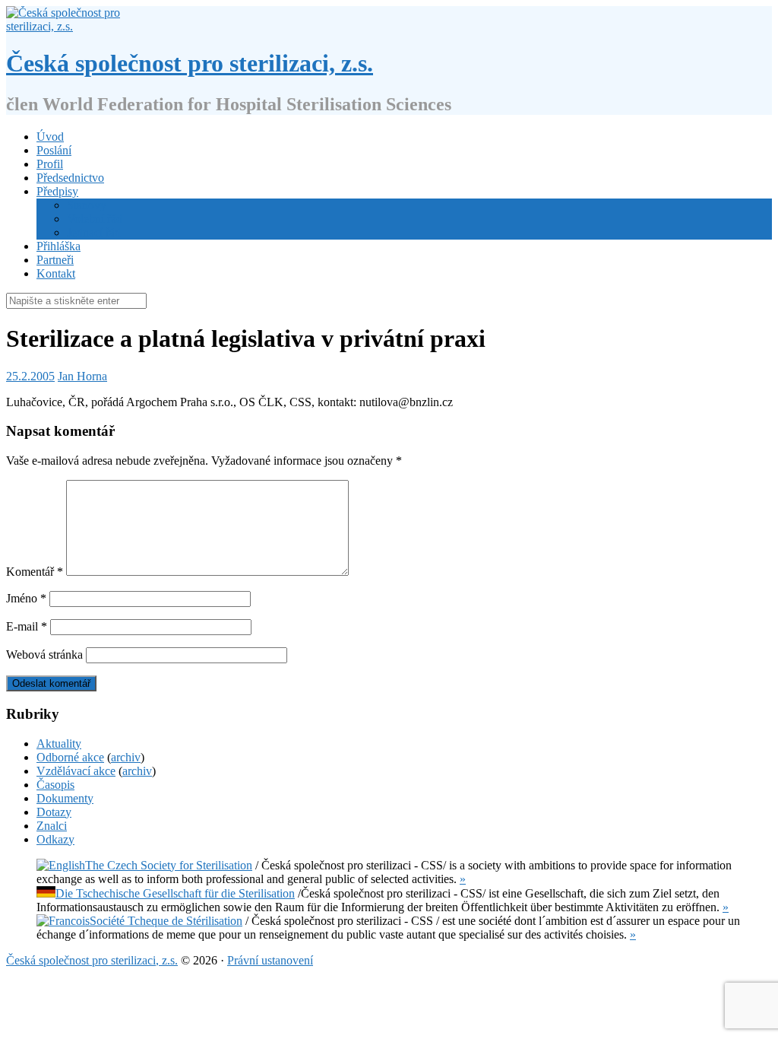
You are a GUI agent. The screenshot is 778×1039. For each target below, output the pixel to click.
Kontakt (55, 273)
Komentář (34, 571)
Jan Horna (82, 376)
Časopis (55, 784)
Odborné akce (70, 757)
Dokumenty (64, 798)
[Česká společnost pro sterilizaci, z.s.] (68, 26)
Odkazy (55, 839)
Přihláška (58, 246)
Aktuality (58, 743)
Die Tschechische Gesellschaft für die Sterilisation (175, 893)
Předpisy (57, 191)
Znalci (51, 825)
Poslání (53, 150)
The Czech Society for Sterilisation (168, 865)
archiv (126, 757)
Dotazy (53, 811)
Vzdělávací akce (75, 770)
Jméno (26, 598)
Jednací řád (94, 232)
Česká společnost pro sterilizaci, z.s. (189, 63)
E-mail (26, 626)
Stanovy (86, 205)
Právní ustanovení (270, 960)
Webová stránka (44, 654)
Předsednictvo (70, 177)
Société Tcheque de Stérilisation (166, 920)
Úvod (50, 136)
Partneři (55, 259)
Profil (49, 163)
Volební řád (94, 218)
